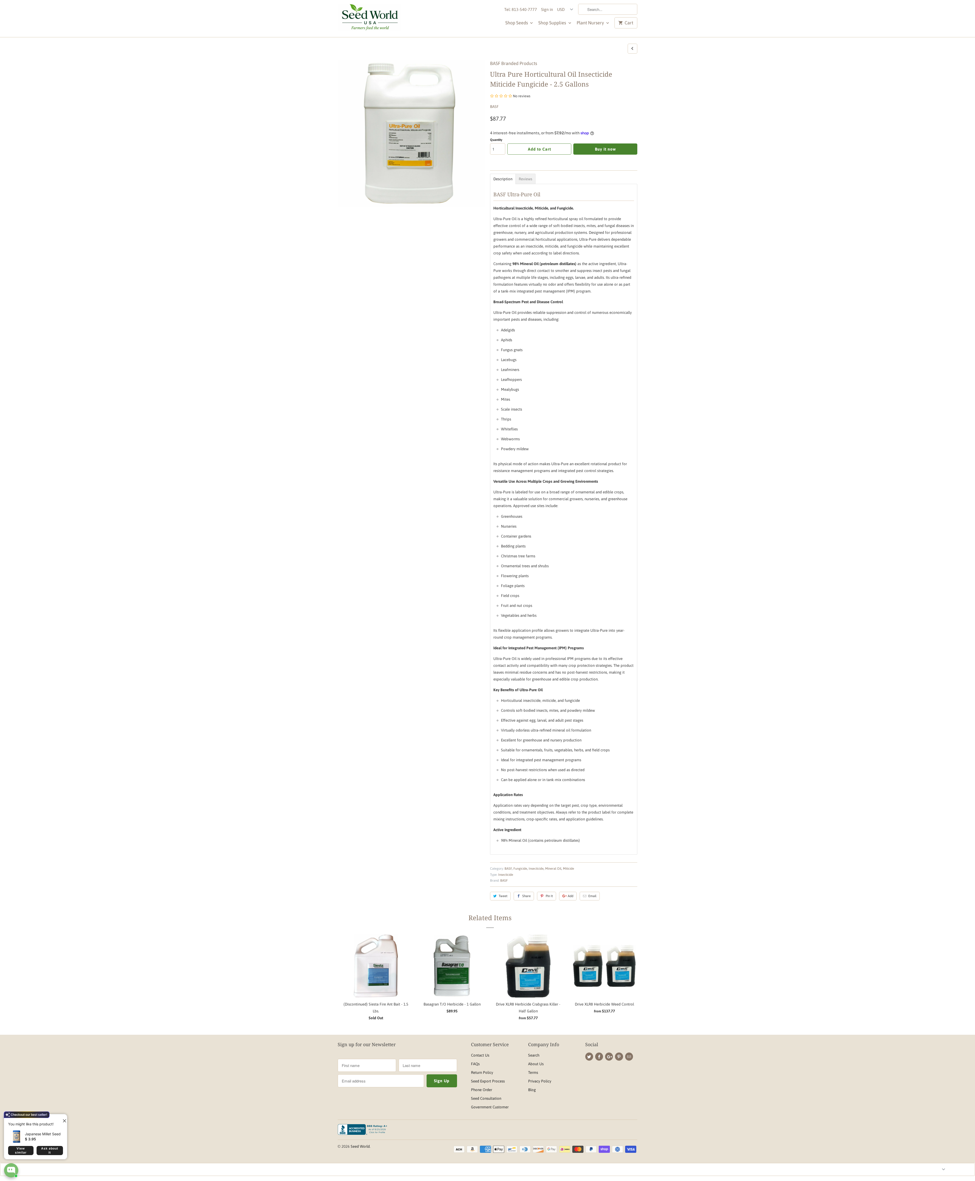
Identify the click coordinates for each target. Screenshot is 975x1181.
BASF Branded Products (513, 63)
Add (570, 896)
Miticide (568, 868)
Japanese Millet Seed (43, 1134)
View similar (21, 1150)
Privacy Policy (539, 1081)
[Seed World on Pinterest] (619, 1057)
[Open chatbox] (11, 1170)
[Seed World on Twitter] (589, 1057)
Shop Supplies (552, 22)
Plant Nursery (591, 22)
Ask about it (49, 1150)
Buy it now (605, 149)
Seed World (360, 1146)
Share (526, 896)
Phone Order (481, 1090)
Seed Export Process (488, 1081)
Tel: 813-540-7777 (520, 9)
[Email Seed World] (629, 1057)
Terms (533, 1072)
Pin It (549, 896)
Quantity (496, 140)
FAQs (475, 1064)
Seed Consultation (486, 1098)
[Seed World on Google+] (609, 1057)
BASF (494, 106)
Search (533, 1055)
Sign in (547, 9)
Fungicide (520, 868)
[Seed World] (369, 18)
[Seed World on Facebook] (599, 1057)
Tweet (503, 896)
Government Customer (490, 1107)
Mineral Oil (553, 868)
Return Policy (482, 1072)
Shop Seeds (517, 22)
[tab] (503, 179)
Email (592, 896)
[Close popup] (62, 1119)
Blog (532, 1090)
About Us (536, 1064)
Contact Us (480, 1055)
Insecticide (536, 868)
